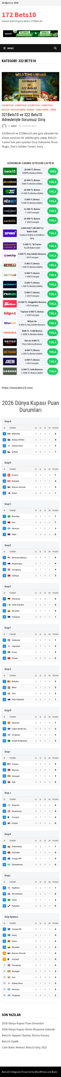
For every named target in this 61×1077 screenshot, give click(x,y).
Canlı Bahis (42, 109)
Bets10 (5, 109)
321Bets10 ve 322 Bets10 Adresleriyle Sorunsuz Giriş (23, 117)
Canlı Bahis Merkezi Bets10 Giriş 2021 (24, 1047)
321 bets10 (7, 105)
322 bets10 (34, 105)
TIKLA (52, 182)
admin (14, 125)
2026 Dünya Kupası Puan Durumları (23, 1023)
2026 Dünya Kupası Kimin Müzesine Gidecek (28, 1029)
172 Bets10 (19, 14)
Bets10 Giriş (18, 109)
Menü (10, 48)
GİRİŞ (53, 171)
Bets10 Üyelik (10, 1041)
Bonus (30, 109)
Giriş (53, 109)
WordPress (41, 1071)
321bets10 (20, 105)
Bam (54, 1071)
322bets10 (46, 105)
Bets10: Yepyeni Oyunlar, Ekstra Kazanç (25, 1035)
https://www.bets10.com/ (17, 388)
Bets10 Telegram (11, 1071)
